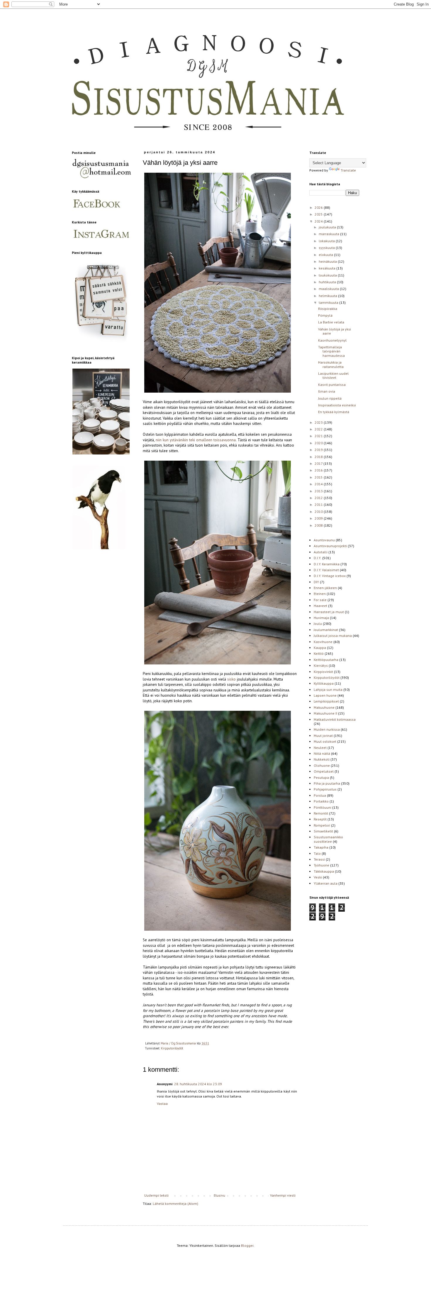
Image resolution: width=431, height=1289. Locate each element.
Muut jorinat (323, 735)
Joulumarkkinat (326, 629)
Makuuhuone (324, 707)
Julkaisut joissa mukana (333, 635)
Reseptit (320, 819)
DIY (316, 582)
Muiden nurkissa (327, 729)
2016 (319, 470)
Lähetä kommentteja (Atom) (175, 1203)
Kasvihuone (323, 642)
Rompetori (322, 825)
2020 (319, 443)
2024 (319, 221)
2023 (319, 422)
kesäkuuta (327, 268)
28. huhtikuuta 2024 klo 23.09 (198, 1084)
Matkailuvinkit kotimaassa (335, 719)
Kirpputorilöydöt (172, 1048)
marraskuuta (329, 234)
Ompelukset (324, 771)
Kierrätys (321, 665)
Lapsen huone (325, 695)
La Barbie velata (331, 322)
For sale (320, 600)
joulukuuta (328, 227)
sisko (231, 679)
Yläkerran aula (325, 883)
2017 (319, 463)
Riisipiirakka (327, 308)
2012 (319, 498)
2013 (319, 491)
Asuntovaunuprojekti (330, 546)
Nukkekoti (322, 759)
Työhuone (321, 865)
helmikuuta (328, 296)
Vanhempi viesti (283, 1195)
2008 (319, 525)
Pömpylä (325, 315)
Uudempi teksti (156, 1195)
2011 (319, 504)
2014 (319, 484)
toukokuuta (328, 275)
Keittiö (319, 653)
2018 (319, 456)
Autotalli (321, 552)
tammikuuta (329, 302)
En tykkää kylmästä (333, 412)
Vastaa (162, 1103)
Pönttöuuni (322, 807)
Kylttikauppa (324, 683)
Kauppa (320, 647)
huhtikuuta (328, 282)
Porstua (320, 795)
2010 (319, 511)
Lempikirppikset (326, 701)
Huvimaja (321, 617)
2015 (319, 477)
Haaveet (320, 605)
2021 (319, 436)
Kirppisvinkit (323, 671)
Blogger (247, 1245)
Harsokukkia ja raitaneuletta (331, 364)
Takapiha (321, 847)
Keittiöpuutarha (326, 659)
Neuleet (320, 747)
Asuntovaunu (324, 540)
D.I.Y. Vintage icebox (330, 576)
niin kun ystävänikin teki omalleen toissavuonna (195, 439)
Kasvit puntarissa (332, 384)
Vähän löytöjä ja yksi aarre (334, 331)
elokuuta (326, 254)
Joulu (318, 623)
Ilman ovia (326, 391)
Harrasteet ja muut (329, 612)
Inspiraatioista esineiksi (337, 405)
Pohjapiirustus (325, 789)
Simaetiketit (323, 831)
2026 (319, 207)
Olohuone (322, 765)
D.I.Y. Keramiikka (327, 564)
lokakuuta (327, 241)
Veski (318, 877)
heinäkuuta (328, 261)
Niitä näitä (322, 753)
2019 (319, 449)
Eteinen (320, 593)
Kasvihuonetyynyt (332, 340)
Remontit (321, 813)
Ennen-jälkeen (325, 588)
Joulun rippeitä (330, 398)
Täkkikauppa (324, 871)
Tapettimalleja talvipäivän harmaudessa (331, 351)
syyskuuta (327, 247)
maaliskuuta (329, 288)
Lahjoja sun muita (328, 689)
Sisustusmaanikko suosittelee (328, 839)
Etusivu (219, 1195)
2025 (319, 214)
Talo (317, 853)
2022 (319, 429)
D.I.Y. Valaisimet (326, 570)
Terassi (319, 859)
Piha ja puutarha (327, 783)
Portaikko (321, 801)
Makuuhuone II (325, 713)
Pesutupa (321, 777)
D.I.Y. (317, 558)
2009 (319, 518)
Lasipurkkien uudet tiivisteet (333, 375)
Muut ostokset (325, 741)
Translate (348, 170)
